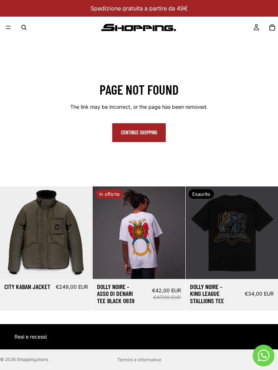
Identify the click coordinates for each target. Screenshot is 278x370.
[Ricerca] (24, 27)
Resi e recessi (30, 337)
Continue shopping (139, 132)
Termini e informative (139, 359)
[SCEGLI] (81, 267)
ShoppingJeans (32, 359)
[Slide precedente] (11, 233)
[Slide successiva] (81, 233)
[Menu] (8, 27)
